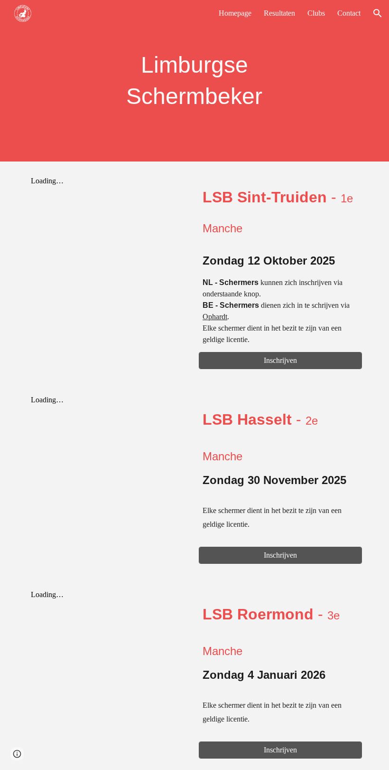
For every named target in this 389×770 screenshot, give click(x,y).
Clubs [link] (316, 13)
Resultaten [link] (279, 13)
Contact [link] (349, 13)
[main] (194, 81)
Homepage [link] (235, 13)
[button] (377, 13)
